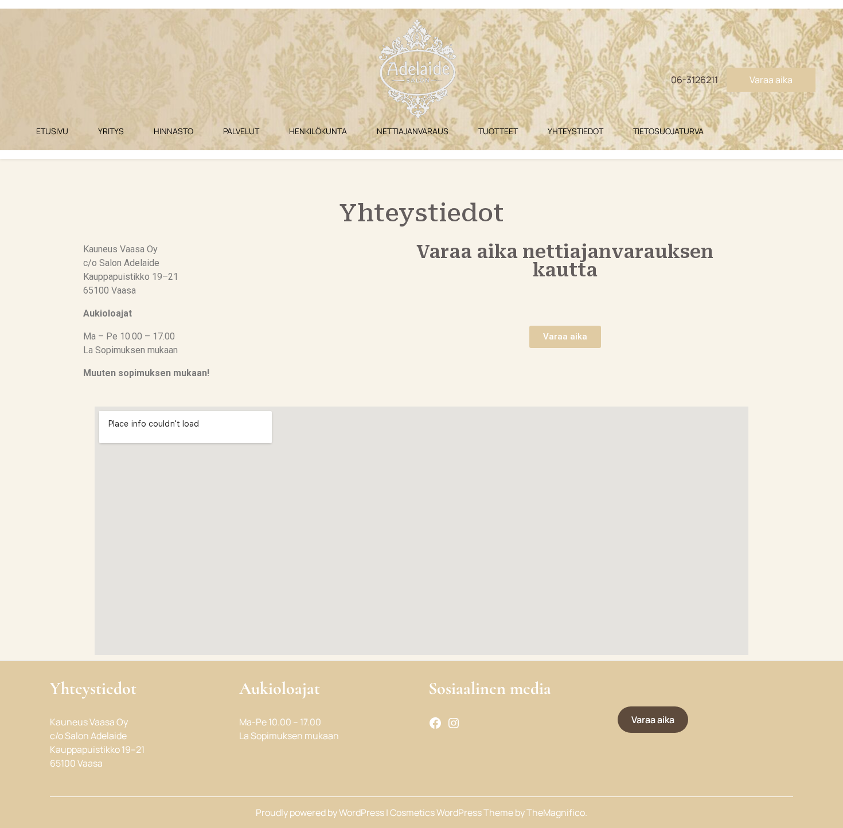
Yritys (111, 131)
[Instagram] (453, 722)
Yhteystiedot (575, 131)
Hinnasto (173, 131)
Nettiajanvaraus (412, 131)
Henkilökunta (318, 131)
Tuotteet (498, 131)
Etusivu (52, 131)
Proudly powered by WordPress (321, 812)
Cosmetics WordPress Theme (452, 812)
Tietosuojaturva (668, 131)
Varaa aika (771, 79)
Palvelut (241, 131)
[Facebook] (435, 722)
